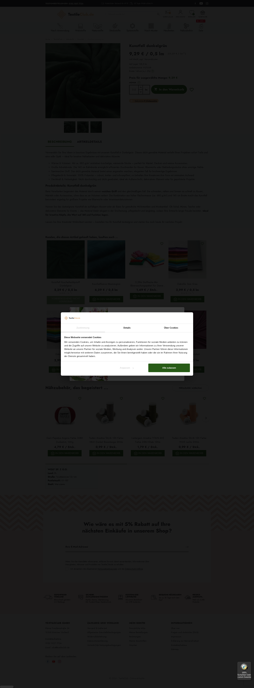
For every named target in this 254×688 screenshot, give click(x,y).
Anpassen (125, 368)
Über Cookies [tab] (171, 327)
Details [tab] (127, 327)
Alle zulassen (169, 368)
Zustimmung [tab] (83, 327)
